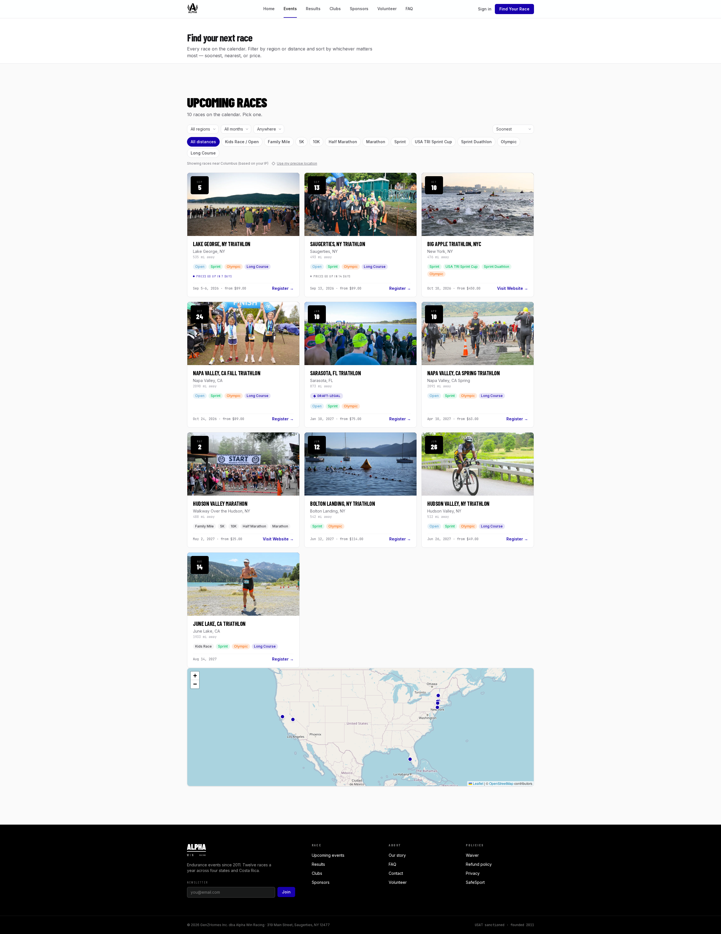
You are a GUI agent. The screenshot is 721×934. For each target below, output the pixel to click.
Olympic (509, 141)
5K (301, 141)
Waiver (472, 855)
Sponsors (359, 8)
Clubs (335, 8)
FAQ (409, 8)
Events (290, 8)
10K (316, 141)
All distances (203, 141)
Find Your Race (514, 8)
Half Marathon (343, 141)
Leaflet (477, 783)
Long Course (203, 153)
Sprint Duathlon (476, 141)
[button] (438, 695)
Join (286, 891)
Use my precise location (297, 163)
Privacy (473, 873)
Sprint (400, 141)
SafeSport (475, 882)
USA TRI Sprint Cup (433, 141)
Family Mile (279, 141)
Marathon (375, 141)
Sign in (484, 8)
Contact (396, 873)
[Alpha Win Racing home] (192, 9)
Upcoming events (328, 855)
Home (269, 8)
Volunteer (387, 8)
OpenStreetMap (501, 783)
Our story (397, 855)
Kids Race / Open (242, 141)
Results (313, 8)
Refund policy (479, 864)
